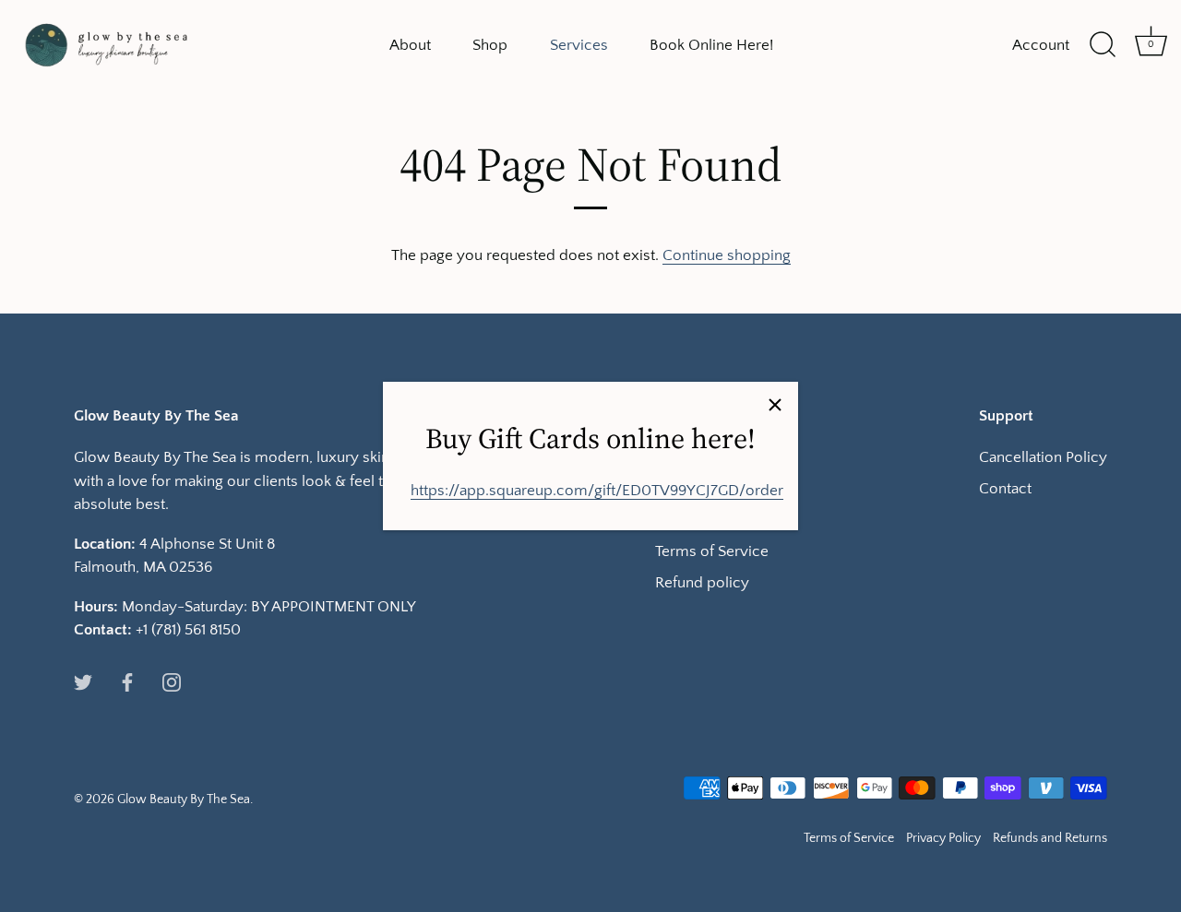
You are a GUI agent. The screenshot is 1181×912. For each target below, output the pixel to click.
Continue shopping (726, 255)
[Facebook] (127, 681)
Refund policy (702, 582)
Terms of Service (712, 551)
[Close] (775, 405)
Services (579, 44)
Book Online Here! (711, 44)
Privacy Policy (943, 838)
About (410, 44)
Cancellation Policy (1043, 457)
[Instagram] (171, 681)
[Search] (1102, 45)
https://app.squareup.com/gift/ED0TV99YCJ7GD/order (597, 490)
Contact (1005, 488)
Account (1040, 44)
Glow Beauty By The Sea (183, 799)
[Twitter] (83, 681)
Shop (489, 44)
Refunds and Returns (1050, 838)
